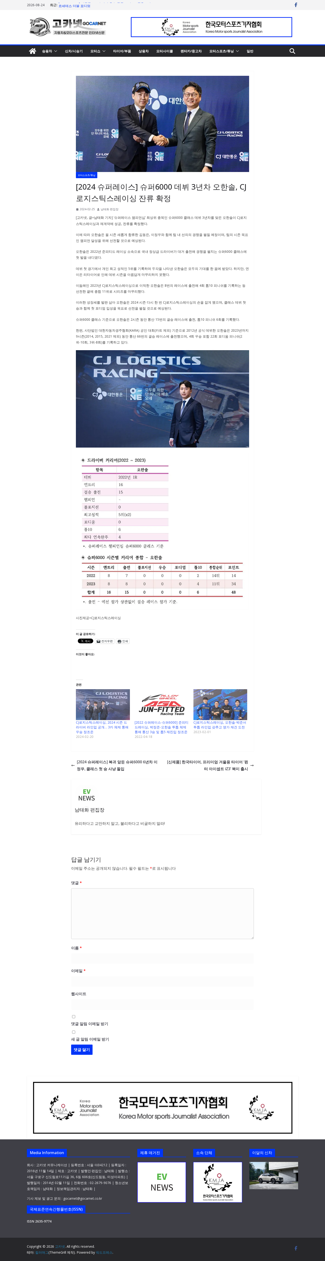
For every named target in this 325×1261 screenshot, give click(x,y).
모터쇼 (95, 51)
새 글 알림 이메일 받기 (90, 1039)
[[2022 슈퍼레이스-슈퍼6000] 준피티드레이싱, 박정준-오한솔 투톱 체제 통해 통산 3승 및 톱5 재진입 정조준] (162, 704)
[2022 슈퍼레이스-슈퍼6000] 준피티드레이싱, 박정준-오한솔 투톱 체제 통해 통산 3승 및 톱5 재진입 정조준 (161, 727)
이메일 (78, 970)
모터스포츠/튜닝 (221, 51)
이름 (76, 948)
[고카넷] (32, 51)
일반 (250, 51)
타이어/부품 (122, 51)
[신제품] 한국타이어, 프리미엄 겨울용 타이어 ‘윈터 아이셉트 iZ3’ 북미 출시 (207, 765)
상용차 (144, 51)
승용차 (47, 51)
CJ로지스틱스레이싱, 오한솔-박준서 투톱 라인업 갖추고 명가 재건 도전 (219, 724)
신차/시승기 (74, 51)
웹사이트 (78, 993)
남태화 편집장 (109, 209)
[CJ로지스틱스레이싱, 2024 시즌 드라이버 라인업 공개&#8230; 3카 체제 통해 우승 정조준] (103, 704)
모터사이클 (164, 51)
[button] (54, 51)
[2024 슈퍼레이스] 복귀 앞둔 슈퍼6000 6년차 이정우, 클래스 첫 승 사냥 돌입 (117, 765)
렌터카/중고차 (191, 51)
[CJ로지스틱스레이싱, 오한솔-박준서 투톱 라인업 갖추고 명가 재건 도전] (220, 704)
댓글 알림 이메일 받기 (89, 1023)
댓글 (76, 882)
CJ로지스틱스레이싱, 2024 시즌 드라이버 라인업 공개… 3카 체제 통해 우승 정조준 (102, 727)
